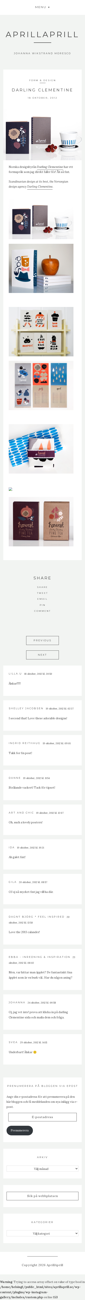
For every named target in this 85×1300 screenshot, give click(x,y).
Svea (13, 1042)
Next (42, 654)
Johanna (17, 1002)
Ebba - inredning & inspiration (39, 956)
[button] (42, 6)
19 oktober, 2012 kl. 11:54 (36, 778)
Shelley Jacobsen (26, 708)
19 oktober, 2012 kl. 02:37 (60, 708)
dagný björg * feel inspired (37, 916)
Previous (42, 640)
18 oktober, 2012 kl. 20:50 (38, 673)
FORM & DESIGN (42, 80)
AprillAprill (42, 34)
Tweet (42, 593)
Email (42, 599)
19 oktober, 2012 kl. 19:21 (30, 847)
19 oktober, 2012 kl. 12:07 (50, 812)
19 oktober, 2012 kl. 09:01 (57, 743)
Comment (42, 611)
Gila (13, 882)
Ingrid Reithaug (25, 743)
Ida (12, 847)
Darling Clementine (50, 167)
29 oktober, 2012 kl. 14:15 (33, 1042)
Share (42, 587)
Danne (15, 777)
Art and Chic (21, 812)
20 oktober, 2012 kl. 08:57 (33, 882)
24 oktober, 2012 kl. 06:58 (42, 1002)
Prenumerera (20, 1130)
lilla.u (15, 673)
